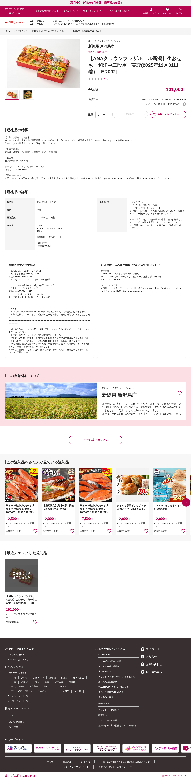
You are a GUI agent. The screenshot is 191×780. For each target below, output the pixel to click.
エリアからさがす (16, 654)
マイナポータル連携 (107, 720)
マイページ (152, 649)
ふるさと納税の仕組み (108, 666)
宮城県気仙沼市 (13, 531)
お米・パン (38, 677)
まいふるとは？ (105, 671)
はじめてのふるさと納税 (109, 661)
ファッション (60, 686)
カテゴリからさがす (17, 672)
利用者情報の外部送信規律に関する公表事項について (125, 762)
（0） (108, 79)
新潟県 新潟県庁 (101, 46)
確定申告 (102, 715)
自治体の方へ (154, 671)
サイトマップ (47, 762)
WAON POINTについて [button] (184, 104)
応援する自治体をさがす (47, 11)
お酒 (13, 682)
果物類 (52, 677)
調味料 (72, 682)
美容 (46, 686)
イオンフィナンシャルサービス (113, 767)
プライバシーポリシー (74, 767)
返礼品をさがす (71, 11)
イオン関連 (13, 727)
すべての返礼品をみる (95, 439)
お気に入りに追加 (179, 393)
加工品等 (59, 682)
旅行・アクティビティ (21, 691)
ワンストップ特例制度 (108, 710)
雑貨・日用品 (17, 686)
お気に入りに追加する (168, 114)
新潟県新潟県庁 (13, 622)
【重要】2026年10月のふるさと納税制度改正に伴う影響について (83, 24)
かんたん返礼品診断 (107, 681)
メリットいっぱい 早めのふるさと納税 (116, 676)
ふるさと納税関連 (16, 722)
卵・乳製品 (78, 677)
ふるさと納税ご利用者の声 (111, 692)
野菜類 (64, 677)
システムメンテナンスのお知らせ (68, 21)
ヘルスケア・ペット (47, 691)
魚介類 (24, 677)
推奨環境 (67, 762)
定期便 (66, 691)
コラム (10, 715)
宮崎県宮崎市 (123, 531)
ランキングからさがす (18, 696)
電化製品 (34, 686)
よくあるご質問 (105, 697)
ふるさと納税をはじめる (118, 11)
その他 (77, 691)
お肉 (13, 677)
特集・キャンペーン (92, 11)
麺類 (47, 682)
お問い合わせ (154, 664)
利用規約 (85, 762)
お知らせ (151, 656)
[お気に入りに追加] (179, 393)
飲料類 (24, 682)
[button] (186, 502)
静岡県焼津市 (160, 531)
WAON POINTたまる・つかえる (113, 687)
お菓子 (36, 682)
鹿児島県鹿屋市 (50, 531)
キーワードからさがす (18, 660)
